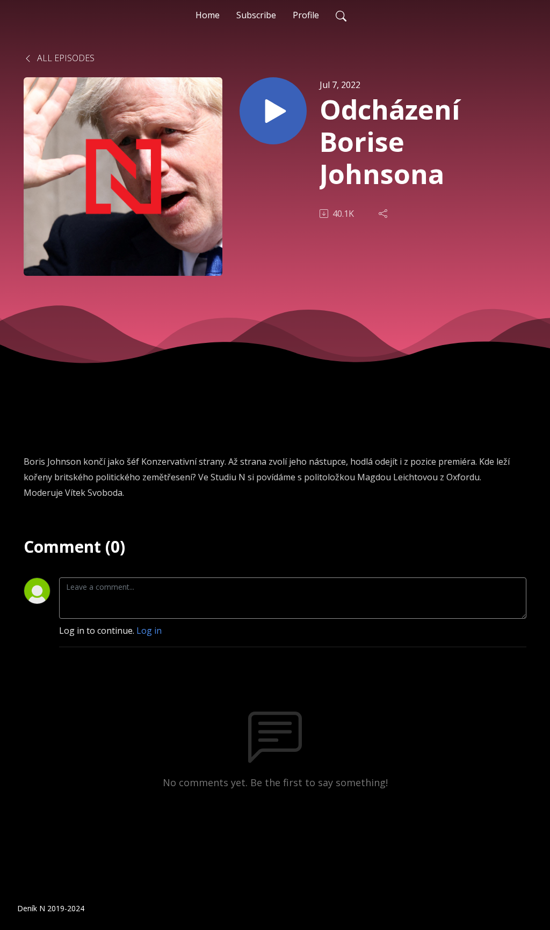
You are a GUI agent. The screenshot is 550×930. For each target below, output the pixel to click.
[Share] (384, 213)
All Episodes (65, 58)
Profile (306, 15)
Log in (149, 630)
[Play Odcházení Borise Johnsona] (273, 110)
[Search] (341, 15)
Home (208, 15)
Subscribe (256, 15)
